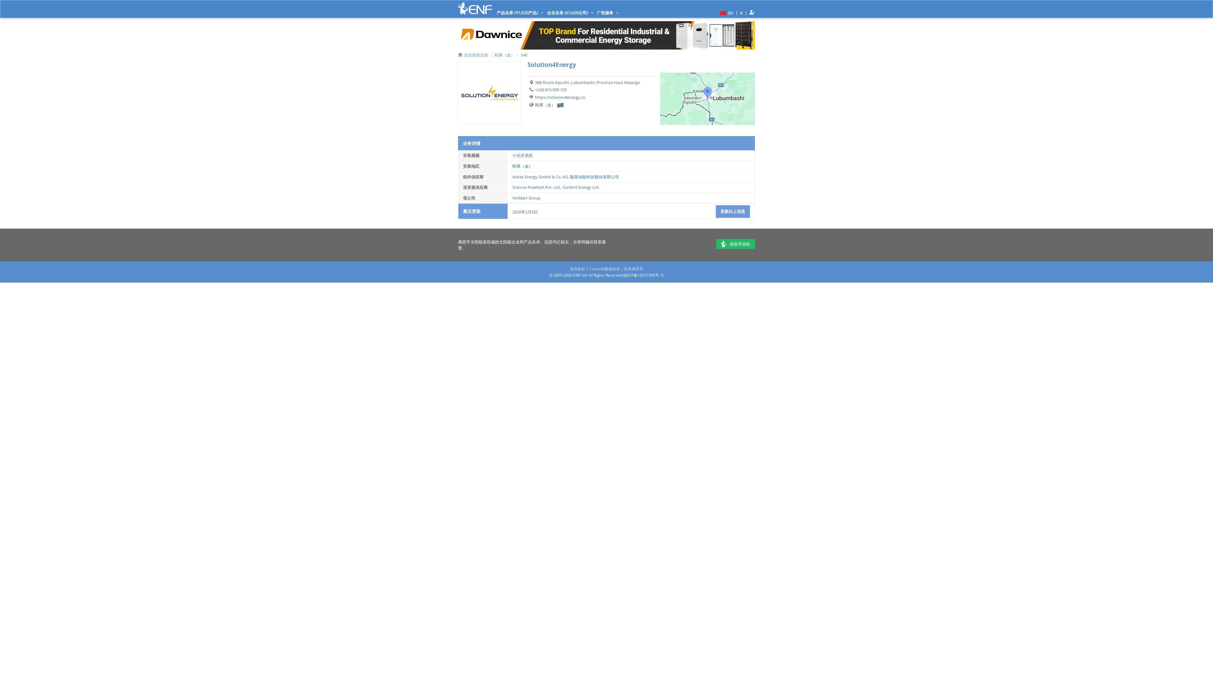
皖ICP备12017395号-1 (643, 275)
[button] (725, 12)
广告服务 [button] (605, 12)
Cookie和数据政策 (604, 269)
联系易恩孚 (633, 269)
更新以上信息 (733, 211)
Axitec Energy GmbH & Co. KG (540, 177)
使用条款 (577, 269)
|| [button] (741, 13)
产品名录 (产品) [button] (518, 12)
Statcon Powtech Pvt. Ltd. (536, 187)
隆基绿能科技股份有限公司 (594, 177)
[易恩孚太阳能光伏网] (475, 8)
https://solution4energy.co (560, 97)
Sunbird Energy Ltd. (581, 187)
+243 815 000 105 (551, 90)
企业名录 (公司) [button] (568, 12)
